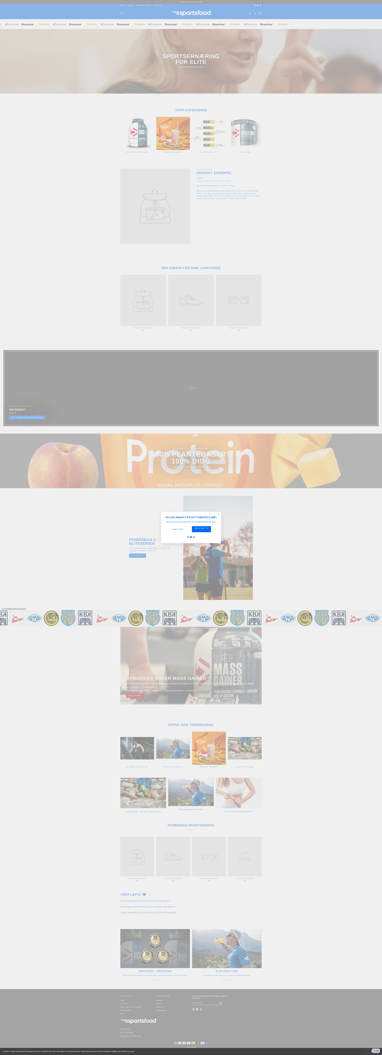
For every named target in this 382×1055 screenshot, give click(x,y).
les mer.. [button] (131, 1051)
